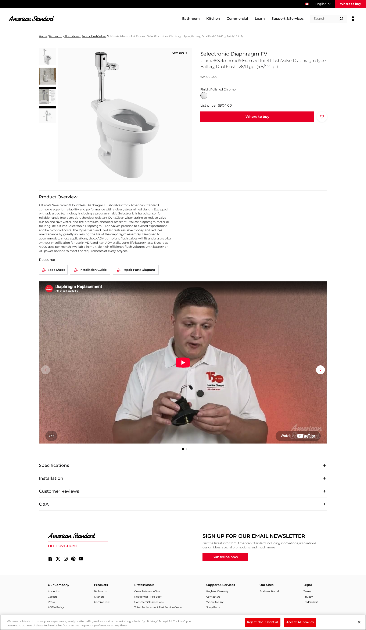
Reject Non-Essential (262, 622)
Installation (51, 478)
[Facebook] (50, 558)
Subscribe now (225, 557)
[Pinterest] (73, 558)
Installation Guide (93, 270)
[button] (180, 52)
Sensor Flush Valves (94, 36)
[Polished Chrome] (203, 95)
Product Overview (58, 196)
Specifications (54, 465)
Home (43, 36)
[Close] (359, 622)
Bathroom (55, 36)
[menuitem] (191, 18)
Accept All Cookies (300, 622)
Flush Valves (71, 36)
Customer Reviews (59, 491)
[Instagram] (65, 558)
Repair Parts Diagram (138, 270)
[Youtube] (80, 558)
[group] (125, 115)
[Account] (353, 18)
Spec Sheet (56, 270)
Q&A (44, 504)
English (320, 4)
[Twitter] (58, 558)
